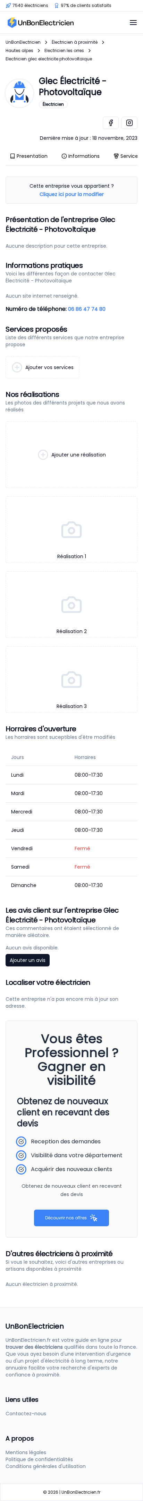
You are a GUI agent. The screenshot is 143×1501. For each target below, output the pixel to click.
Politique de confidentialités (39, 1459)
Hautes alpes (19, 50)
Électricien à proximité (75, 42)
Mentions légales (26, 1452)
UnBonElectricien (23, 42)
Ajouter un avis (27, 960)
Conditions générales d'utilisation (46, 1466)
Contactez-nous (26, 1413)
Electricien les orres (64, 50)
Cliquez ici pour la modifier (72, 194)
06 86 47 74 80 (87, 309)
